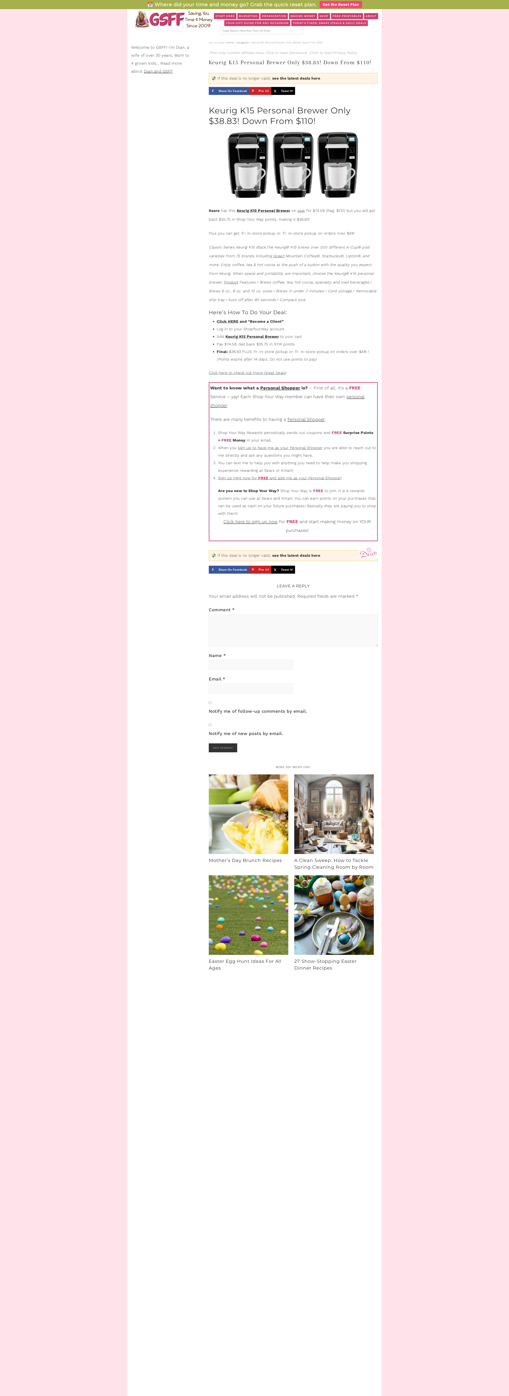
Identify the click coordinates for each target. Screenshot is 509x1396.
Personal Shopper (280, 387)
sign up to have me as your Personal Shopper (280, 448)
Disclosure (298, 53)
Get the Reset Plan (341, 4)
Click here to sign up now (250, 521)
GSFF (173, 19)
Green (279, 256)
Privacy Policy (345, 53)
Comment (222, 609)
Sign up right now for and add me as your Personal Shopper (279, 478)
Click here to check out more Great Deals (247, 372)
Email (217, 679)
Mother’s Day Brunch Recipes (245, 860)
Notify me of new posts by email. (246, 733)
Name (217, 655)
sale (301, 210)
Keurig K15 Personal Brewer (252, 336)
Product (231, 282)
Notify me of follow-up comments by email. (258, 711)
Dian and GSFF (158, 71)
